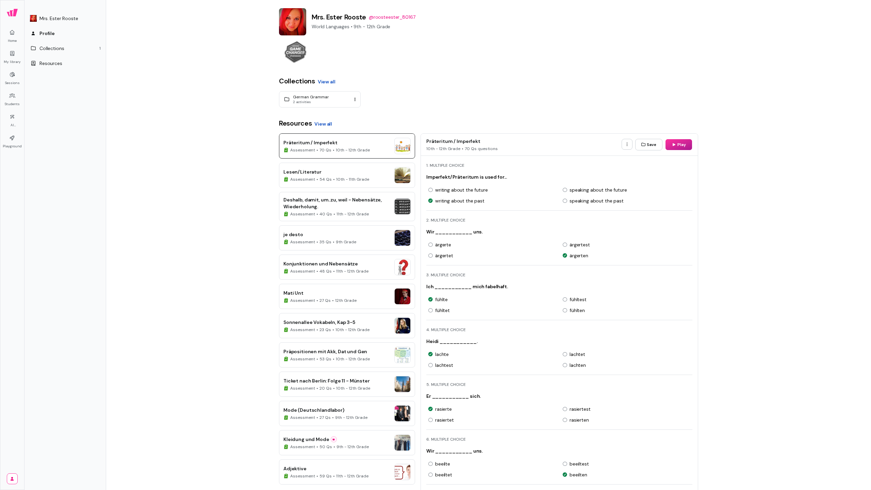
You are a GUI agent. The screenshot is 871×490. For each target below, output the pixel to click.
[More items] (627, 144)
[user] (12, 478)
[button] (65, 18)
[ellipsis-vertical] (355, 99)
